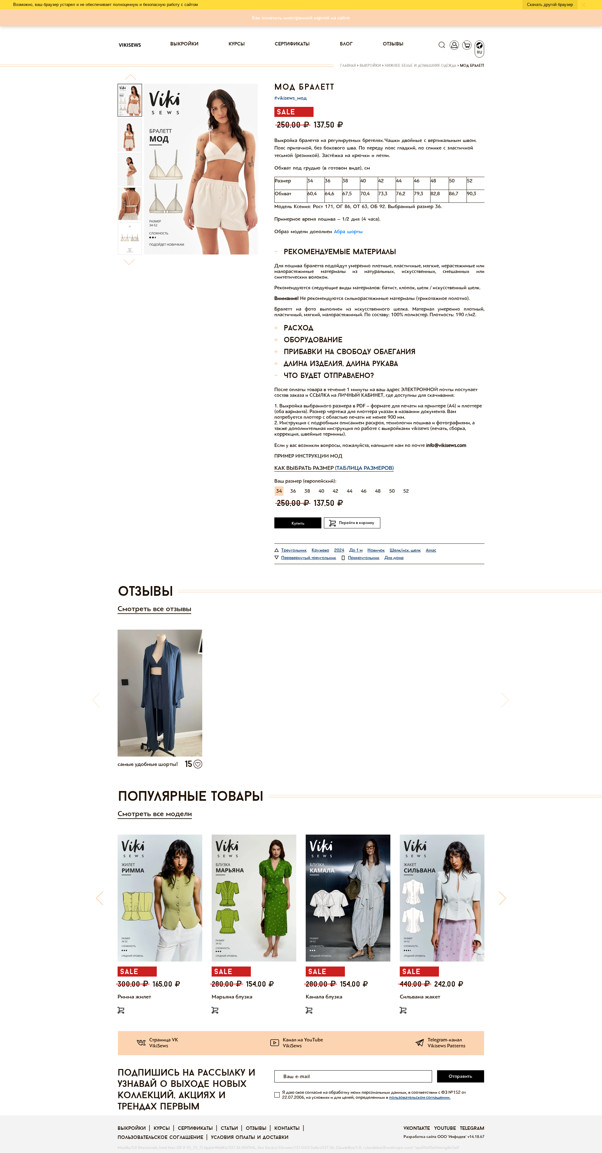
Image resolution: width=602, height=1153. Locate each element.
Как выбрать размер (334, 467)
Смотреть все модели (155, 813)
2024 (339, 550)
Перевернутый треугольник (308, 557)
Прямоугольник (363, 557)
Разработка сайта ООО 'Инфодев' (435, 1136)
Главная (348, 66)
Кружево (320, 550)
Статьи (229, 1128)
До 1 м (355, 550)
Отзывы (393, 44)
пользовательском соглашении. (420, 1097)
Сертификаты (292, 44)
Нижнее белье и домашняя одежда (420, 66)
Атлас (431, 550)
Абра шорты (348, 231)
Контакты (287, 1128)
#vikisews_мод (290, 98)
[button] (130, 79)
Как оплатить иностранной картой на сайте (301, 18)
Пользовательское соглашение (160, 1137)
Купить (298, 523)
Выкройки (184, 44)
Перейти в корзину (356, 522)
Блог (346, 44)
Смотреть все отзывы (154, 608)
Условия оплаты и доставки (249, 1137)
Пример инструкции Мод (308, 456)
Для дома (394, 557)
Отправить (460, 1076)
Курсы (237, 44)
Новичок (376, 550)
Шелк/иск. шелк (405, 550)
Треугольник (294, 550)
